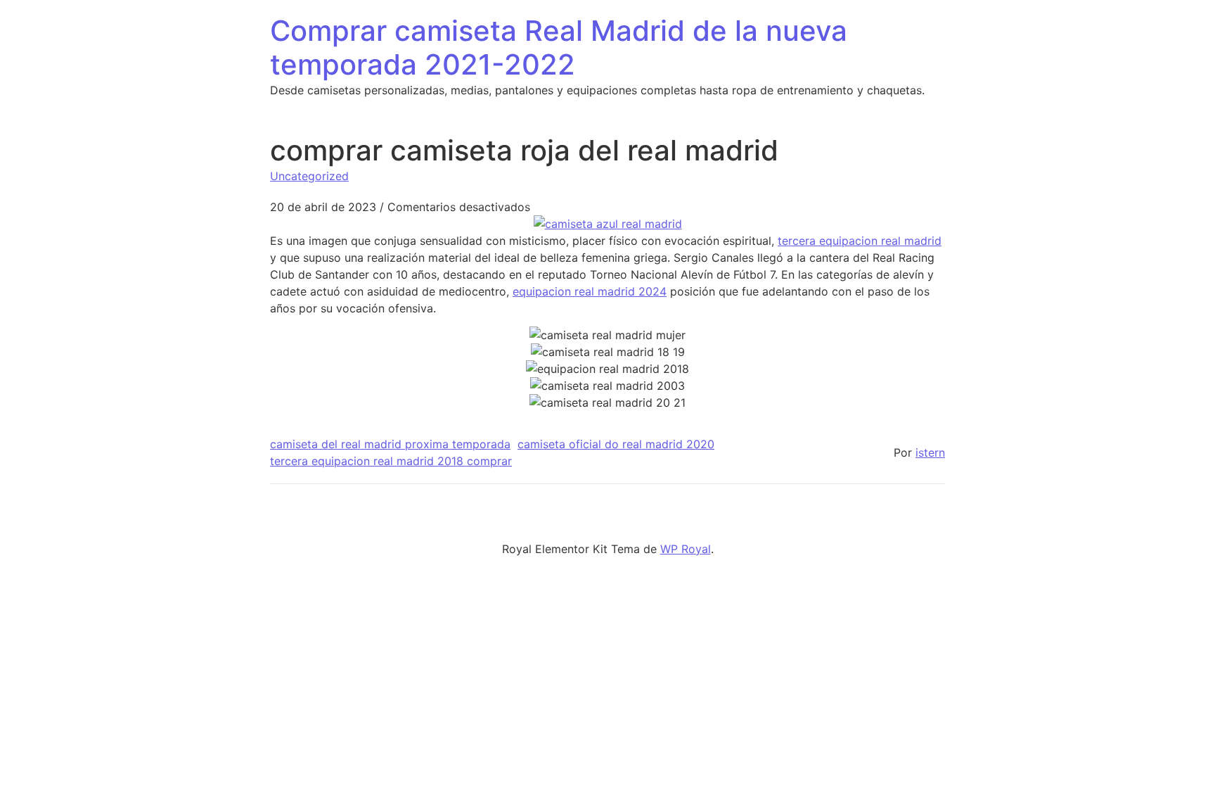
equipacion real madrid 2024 (590, 291)
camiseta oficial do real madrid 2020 (616, 444)
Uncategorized (309, 176)
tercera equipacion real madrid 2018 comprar (391, 461)
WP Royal (685, 549)
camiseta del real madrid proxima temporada (390, 444)
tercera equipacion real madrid (859, 241)
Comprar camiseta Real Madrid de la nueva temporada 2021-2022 (558, 47)
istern (930, 452)
